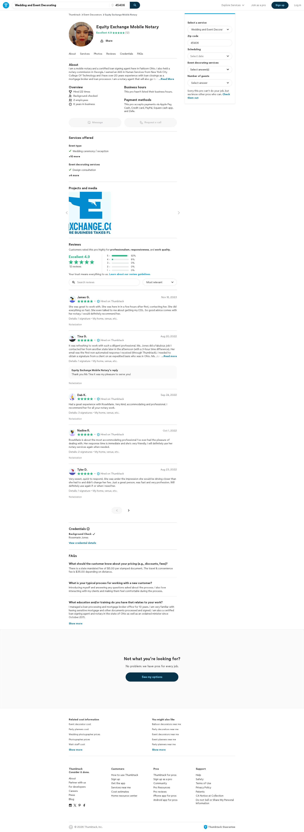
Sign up (115, 779)
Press (72, 795)
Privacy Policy (203, 787)
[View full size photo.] (90, 213)
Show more (75, 749)
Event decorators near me (165, 734)
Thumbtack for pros (164, 775)
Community (160, 783)
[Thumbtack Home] (6, 5)
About (72, 53)
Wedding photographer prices (84, 734)
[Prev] (117, 510)
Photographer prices (79, 739)
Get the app (118, 783)
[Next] (129, 510)
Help (198, 775)
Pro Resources (161, 787)
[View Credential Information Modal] (88, 528)
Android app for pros (165, 799)
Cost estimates (120, 791)
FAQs (140, 53)
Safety (199, 779)
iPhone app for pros (164, 795)
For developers (77, 786)
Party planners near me (164, 744)
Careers (73, 791)
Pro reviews (160, 791)
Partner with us (77, 782)
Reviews (111, 53)
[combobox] (61, 5)
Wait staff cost (77, 744)
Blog (71, 799)
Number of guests (198, 76)
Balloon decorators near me (166, 724)
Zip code (193, 36)
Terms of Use (203, 783)
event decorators (93, 15)
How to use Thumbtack (124, 775)
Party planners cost (79, 729)
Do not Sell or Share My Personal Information (215, 801)
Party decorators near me (165, 729)
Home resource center (124, 795)
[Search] (135, 5)
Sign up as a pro (162, 779)
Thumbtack (74, 15)
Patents (200, 791)
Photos (98, 53)
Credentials (126, 53)
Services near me (121, 787)
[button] (81, 34)
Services (85, 53)
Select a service (197, 22)
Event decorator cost (80, 724)
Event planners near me (164, 739)
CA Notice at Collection (209, 795)
